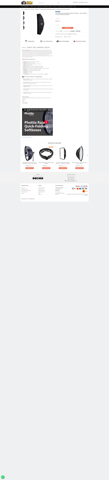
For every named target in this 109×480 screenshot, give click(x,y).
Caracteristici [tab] (29, 47)
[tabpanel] (40, 24)
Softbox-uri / (37, 9)
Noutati (50, 6)
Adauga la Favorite (59, 36)
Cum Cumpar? (69, 6)
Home (32, 6)
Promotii (46, 6)
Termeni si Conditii (24, 189)
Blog (35, 6)
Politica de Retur (41, 189)
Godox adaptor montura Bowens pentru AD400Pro (46, 163)
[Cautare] (58, 3)
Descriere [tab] (23, 47)
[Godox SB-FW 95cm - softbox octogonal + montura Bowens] (79, 153)
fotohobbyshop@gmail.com (71, 180)
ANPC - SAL (40, 194)
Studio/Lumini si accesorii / (29, 9)
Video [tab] (34, 47)
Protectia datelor (62, 6)
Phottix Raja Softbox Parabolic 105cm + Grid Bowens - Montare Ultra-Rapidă (29, 163)
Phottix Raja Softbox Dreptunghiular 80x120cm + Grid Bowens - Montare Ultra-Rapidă (63, 163)
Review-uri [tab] (47, 47)
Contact (55, 6)
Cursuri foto (40, 6)
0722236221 (71, 177)
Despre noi (23, 187)
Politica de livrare (24, 191)
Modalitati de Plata (41, 187)
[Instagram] (42, 178)
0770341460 (71, 179)
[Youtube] (38, 178)
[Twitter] (40, 178)
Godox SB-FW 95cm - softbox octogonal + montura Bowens (79, 163)
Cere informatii (68, 36)
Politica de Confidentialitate (26, 190)
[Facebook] (34, 178)
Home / (22, 9)
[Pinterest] (36, 178)
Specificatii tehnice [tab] (40, 47)
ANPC (39, 193)
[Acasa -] (27, 3)
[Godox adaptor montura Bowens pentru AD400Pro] (46, 153)
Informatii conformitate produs (27, 137)
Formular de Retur (41, 191)
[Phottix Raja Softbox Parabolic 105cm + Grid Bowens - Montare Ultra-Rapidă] (29, 153)
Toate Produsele (25, 6)
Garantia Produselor (41, 190)
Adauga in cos (67, 27)
